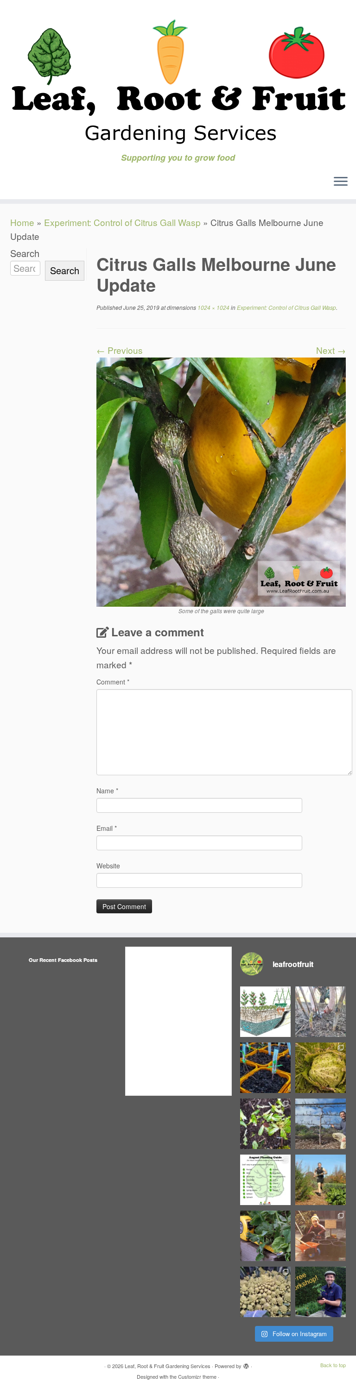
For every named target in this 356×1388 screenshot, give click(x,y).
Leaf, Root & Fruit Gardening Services (167, 1365)
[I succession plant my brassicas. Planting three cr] (265, 1292)
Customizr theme (197, 1376)
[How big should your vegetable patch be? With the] (265, 1236)
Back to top (333, 1365)
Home (22, 222)
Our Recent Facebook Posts (63, 959)
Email (106, 828)
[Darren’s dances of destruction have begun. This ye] (265, 1124)
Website (108, 865)
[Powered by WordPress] (246, 1364)
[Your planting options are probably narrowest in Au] (265, 1180)
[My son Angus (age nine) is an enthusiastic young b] (320, 1011)
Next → (331, 350)
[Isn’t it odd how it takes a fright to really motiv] (320, 1180)
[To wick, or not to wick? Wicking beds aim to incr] (265, 1011)
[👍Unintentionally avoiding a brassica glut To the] (320, 1068)
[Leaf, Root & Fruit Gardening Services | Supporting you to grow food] (178, 76)
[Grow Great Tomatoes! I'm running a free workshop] (320, 1292)
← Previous (119, 350)
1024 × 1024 (212, 307)
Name (107, 790)
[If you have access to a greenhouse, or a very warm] (265, 1068)
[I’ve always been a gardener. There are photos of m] (320, 1236)
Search (24, 253)
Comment (112, 681)
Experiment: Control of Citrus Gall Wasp (122, 222)
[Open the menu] (341, 182)
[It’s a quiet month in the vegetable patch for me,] (320, 1124)
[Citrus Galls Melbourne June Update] (221, 480)
